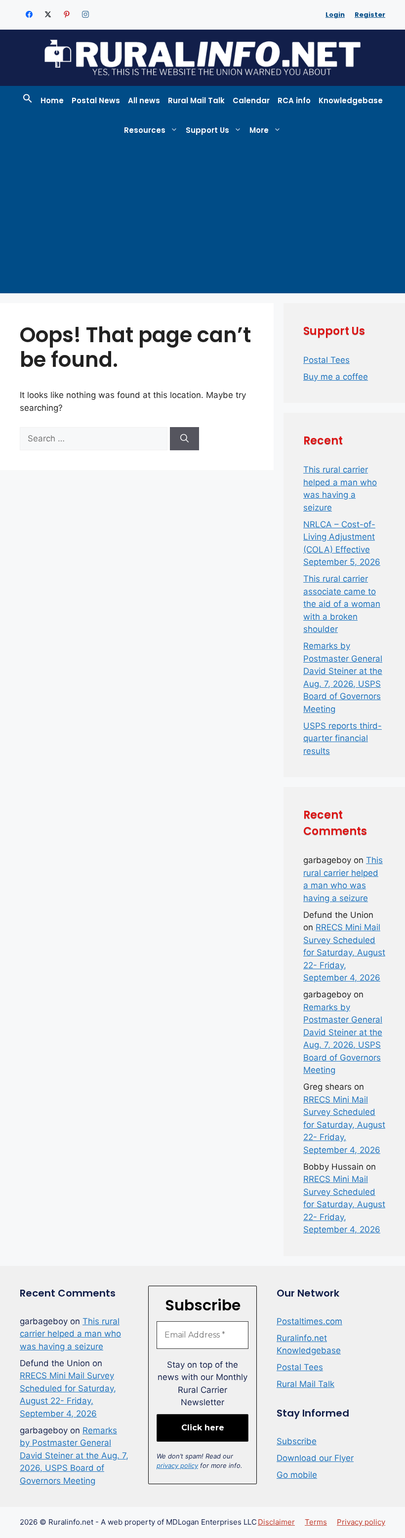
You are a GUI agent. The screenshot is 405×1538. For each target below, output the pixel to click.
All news (144, 100)
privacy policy (177, 1465)
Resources (144, 130)
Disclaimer (276, 1522)
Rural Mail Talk (196, 100)
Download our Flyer (315, 1458)
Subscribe (297, 1441)
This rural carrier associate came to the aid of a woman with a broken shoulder (341, 604)
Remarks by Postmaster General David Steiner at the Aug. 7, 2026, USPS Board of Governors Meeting (74, 1455)
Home (52, 100)
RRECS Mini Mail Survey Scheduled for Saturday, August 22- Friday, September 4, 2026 (344, 952)
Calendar (251, 100)
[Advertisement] (202, 219)
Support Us (207, 130)
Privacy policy (361, 1522)
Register (370, 14)
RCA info (294, 100)
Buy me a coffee (335, 377)
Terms (316, 1522)
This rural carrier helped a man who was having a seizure (70, 1333)
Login (335, 14)
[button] (28, 101)
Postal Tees (326, 360)
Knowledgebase (351, 100)
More (259, 130)
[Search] (184, 439)
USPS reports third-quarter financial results (342, 738)
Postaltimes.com (309, 1321)
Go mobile (297, 1475)
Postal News (96, 100)
